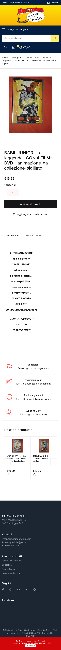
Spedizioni (7, 565)
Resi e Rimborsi (9, 569)
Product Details (34, 235)
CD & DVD (27, 57)
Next (53, 461)
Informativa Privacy (11, 573)
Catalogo (15, 57)
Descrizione (12, 235)
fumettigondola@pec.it (14, 542)
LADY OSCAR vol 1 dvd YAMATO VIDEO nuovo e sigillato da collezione (17, 458)
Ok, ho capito (30, 645)
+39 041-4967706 (10, 545)
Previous (7, 461)
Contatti (54, 2)
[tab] (12, 235)
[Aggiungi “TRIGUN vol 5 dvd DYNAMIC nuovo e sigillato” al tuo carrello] (34, 475)
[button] (15, 29)
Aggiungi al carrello (30, 204)
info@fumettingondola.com (16, 539)
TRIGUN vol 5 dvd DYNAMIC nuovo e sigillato (41, 458)
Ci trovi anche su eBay (18, 2)
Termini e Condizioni (11, 560)
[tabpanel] (30, 105)
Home (5, 57)
